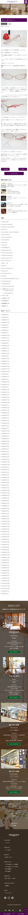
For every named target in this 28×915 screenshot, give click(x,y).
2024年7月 (4, 379)
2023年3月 (4, 420)
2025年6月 (4, 351)
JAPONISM (5, 247)
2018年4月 (4, 573)
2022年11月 (4, 431)
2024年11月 (4, 369)
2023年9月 (4, 405)
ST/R (3, 276)
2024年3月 (4, 389)
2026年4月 (4, 325)
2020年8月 (4, 500)
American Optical (6, 224)
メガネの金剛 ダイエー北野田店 (11, 864)
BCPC (3, 229)
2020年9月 (4, 498)
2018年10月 (5, 557)
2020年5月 (4, 508)
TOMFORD (5, 283)
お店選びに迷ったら (6, 289)
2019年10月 (5, 526)
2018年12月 (4, 552)
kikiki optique (5, 250)
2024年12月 (4, 366)
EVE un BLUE (5, 237)
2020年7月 (4, 503)
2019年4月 (4, 542)
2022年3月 (4, 451)
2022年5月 (4, 446)
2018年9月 (4, 560)
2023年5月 (4, 415)
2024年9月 (4, 374)
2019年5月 (4, 539)
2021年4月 (4, 480)
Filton (3, 245)
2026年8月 (4, 314)
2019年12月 (4, 521)
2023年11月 (4, 400)
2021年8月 (4, 469)
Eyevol (3, 242)
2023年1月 (4, 425)
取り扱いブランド (8, 857)
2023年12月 (4, 397)
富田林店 (4, 298)
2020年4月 (4, 511)
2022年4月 (4, 449)
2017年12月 (4, 583)
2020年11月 (4, 493)
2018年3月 (4, 575)
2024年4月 (4, 387)
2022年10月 (4, 433)
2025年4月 (4, 356)
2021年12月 (4, 459)
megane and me (6, 258)
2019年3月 (4, 544)
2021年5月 (4, 477)
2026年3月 (4, 327)
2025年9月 (4, 343)
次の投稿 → (22, 169)
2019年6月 (4, 537)
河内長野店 (4, 301)
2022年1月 (4, 456)
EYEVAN (4, 240)
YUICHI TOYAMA (6, 286)
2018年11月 (5, 555)
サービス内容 (7, 850)
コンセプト (7, 842)
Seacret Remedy (6, 268)
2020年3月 (4, 513)
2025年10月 (4, 340)
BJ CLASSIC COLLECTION (9, 232)
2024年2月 (4, 392)
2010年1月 (4, 593)
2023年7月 (4, 410)
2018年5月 (4, 570)
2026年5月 (4, 322)
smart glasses (8, 293)
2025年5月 (4, 353)
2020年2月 (4, 516)
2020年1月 (4, 518)
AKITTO (4, 222)
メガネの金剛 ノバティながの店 (11, 866)
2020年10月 (4, 495)
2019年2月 (4, 547)
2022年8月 (4, 438)
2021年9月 (4, 467)
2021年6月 (4, 475)
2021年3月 (4, 482)
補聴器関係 (4, 303)
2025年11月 (4, 338)
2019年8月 (4, 531)
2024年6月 (4, 382)
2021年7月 (4, 472)
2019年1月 (4, 549)
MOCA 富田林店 (8, 869)
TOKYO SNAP (5, 281)
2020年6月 (4, 506)
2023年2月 (4, 423)
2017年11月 (5, 586)
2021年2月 (4, 485)
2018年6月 (4, 568)
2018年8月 (4, 562)
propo (3, 265)
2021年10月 (4, 464)
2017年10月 (5, 588)
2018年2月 (4, 578)
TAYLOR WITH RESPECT (9, 278)
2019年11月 (5, 524)
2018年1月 (4, 580)
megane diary (8, 290)
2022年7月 (4, 441)
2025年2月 (4, 361)
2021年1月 (4, 487)
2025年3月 (4, 358)
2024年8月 (4, 376)
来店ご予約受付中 (14, 652)
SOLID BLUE (5, 273)
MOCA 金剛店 (7, 871)
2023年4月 (4, 418)
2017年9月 (4, 591)
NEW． (4, 263)
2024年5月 (4, 384)
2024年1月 (4, 394)
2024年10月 (4, 371)
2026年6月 (4, 320)
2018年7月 (4, 565)
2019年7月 (4, 534)
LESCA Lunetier (6, 252)
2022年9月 (4, 436)
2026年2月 (4, 330)
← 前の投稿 (5, 169)
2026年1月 (4, 332)
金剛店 (9, 24)
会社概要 (7, 885)
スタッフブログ (8, 892)
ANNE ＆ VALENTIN (7, 227)
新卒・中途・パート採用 (10, 878)
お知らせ (4, 295)
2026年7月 (4, 317)
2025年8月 (4, 345)
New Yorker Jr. (6, 260)
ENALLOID (5, 234)
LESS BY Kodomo (6, 255)
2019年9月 (4, 529)
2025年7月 (4, 348)
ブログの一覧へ (14, 173)
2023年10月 (4, 402)
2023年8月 (4, 407)
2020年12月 (4, 490)
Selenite (4, 271)
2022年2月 (4, 454)
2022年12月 (4, 428)
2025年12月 (4, 335)
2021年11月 (4, 462)
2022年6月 (4, 444)
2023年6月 (4, 413)
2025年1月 (4, 363)
